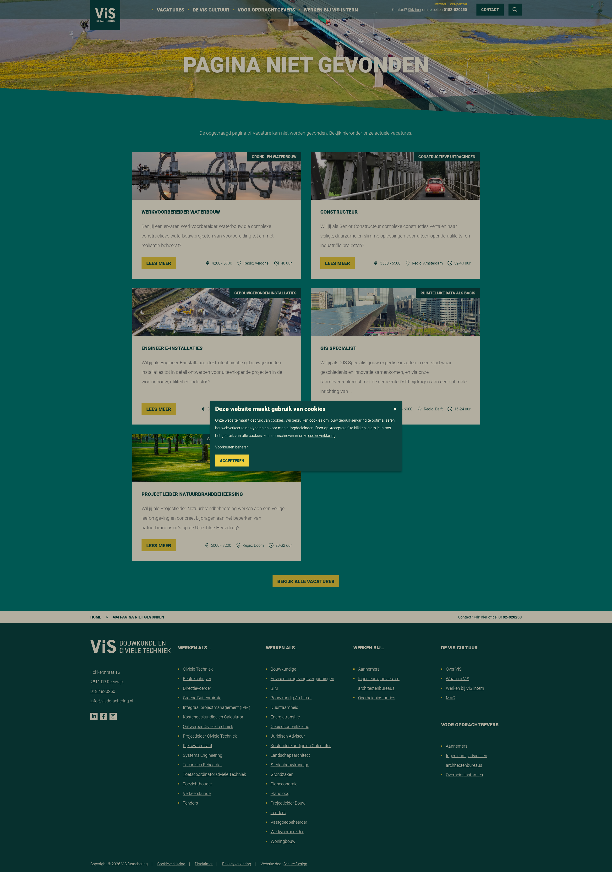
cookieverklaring (322, 435)
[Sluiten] (395, 409)
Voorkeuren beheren (232, 446)
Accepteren (232, 460)
